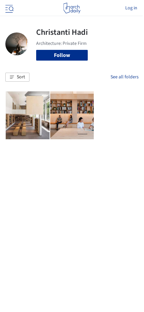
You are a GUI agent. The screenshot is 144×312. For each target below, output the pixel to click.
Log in (131, 8)
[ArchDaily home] (71, 8)
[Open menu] (8, 8)
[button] (17, 77)
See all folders (125, 77)
